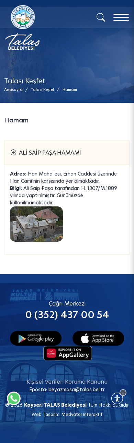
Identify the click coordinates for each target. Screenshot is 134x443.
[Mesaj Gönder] (38, 27)
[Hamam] (36, 224)
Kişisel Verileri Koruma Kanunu (67, 382)
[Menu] (121, 17)
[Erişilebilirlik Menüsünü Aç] (117, 398)
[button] (69, 89)
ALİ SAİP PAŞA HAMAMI (48, 153)
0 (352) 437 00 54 (67, 315)
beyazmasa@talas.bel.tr (76, 389)
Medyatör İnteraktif (82, 414)
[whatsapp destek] (12, 397)
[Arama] (101, 16)
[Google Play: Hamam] (36, 337)
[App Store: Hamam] (98, 337)
